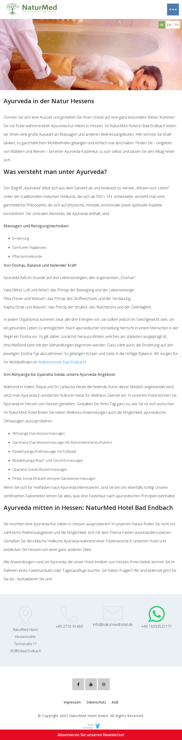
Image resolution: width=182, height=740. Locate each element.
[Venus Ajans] (91, 726)
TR (176, 25)
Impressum (72, 702)
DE (162, 25)
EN (169, 25)
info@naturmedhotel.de (113, 624)
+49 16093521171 (156, 626)
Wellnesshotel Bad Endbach (61, 362)
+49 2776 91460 (69, 626)
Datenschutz (96, 702)
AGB (115, 702)
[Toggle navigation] (170, 9)
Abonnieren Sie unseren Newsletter (91, 734)
